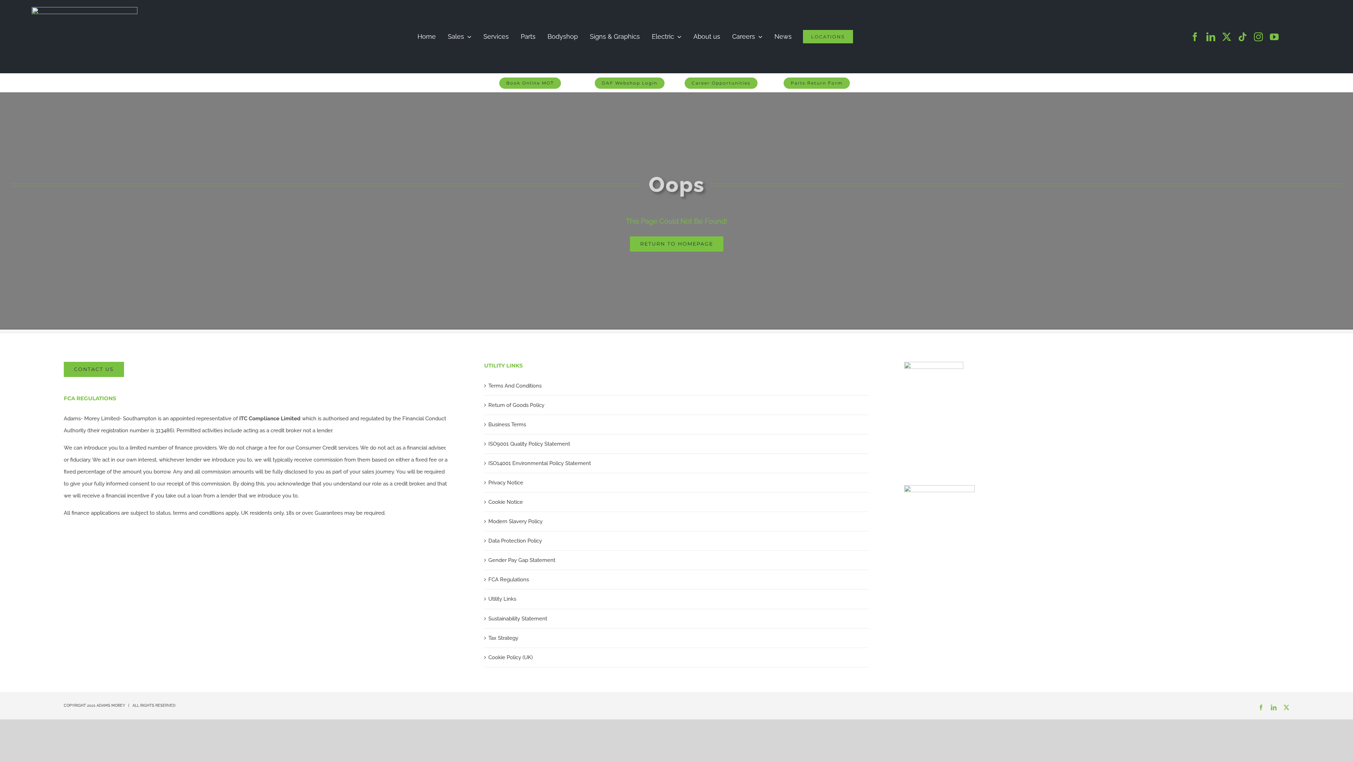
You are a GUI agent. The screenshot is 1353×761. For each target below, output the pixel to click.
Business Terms (507, 424)
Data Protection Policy (515, 541)
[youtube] (1274, 36)
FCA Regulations (508, 579)
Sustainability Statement (517, 618)
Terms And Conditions (515, 386)
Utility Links (502, 599)
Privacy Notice (505, 483)
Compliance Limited (270, 418)
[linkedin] (1210, 36)
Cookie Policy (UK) (510, 657)
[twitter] (1226, 36)
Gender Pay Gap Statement (521, 560)
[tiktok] (1242, 36)
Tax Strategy (503, 638)
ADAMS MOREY (111, 705)
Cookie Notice (505, 502)
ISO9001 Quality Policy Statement (529, 444)
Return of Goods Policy (516, 405)
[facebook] (1195, 36)
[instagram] (1258, 36)
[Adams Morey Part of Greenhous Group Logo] (84, 9)
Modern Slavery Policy (515, 521)
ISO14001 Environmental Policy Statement (539, 463)
